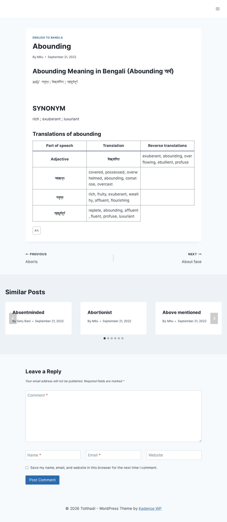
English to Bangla (48, 37)
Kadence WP (150, 508)
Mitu (40, 57)
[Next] (214, 318)
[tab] (105, 338)
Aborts (36, 258)
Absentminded (28, 312)
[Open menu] (217, 8)
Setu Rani (24, 321)
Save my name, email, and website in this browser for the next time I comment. (93, 468)
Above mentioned (181, 312)
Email (94, 455)
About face (192, 258)
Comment (37, 395)
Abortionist (100, 312)
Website (156, 455)
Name (34, 455)
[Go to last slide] (13, 318)
